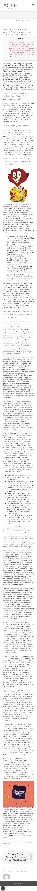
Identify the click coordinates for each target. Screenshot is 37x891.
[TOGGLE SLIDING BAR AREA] (3, 888)
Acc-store (7, 842)
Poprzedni (21, 20)
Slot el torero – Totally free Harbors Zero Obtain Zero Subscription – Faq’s (22, 43)
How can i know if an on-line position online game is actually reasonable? (21, 49)
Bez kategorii (26, 842)
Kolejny (30, 20)
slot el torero (25, 334)
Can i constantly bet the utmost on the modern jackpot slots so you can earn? (21, 54)
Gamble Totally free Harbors (18, 46)
